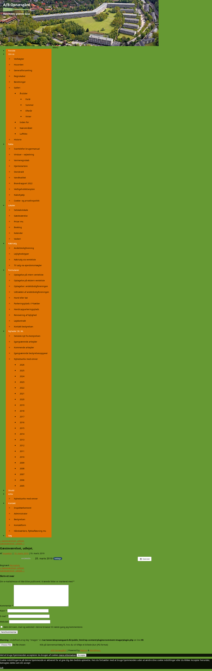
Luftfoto (23, 133)
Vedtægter (19, 58)
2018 (22, 410)
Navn (3, 610)
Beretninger (20, 82)
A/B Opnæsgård (58, 650)
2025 (22, 370)
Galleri (17, 87)
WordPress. (95, 650)
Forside (11, 50)
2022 (22, 387)
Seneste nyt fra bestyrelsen (27, 336)
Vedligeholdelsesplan (24, 189)
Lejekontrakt (20, 320)
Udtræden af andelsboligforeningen (31, 292)
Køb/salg (12, 243)
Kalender (18, 233)
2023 (22, 382)
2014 (22, 434)
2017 (22, 416)
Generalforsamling (23, 70)
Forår (28, 99)
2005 (22, 485)
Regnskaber (20, 76)
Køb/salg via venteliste (25, 259)
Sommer (30, 105)
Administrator (20, 513)
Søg (10, 535)
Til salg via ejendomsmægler (28, 265)
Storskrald (19, 171)
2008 (22, 468)
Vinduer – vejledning (24, 154)
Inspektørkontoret (22, 507)
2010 (22, 457)
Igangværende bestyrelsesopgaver (31, 353)
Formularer (13, 270)
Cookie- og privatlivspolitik (26, 200)
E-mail (4, 616)
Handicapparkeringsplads (26, 309)
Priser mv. (19, 221)
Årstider (24, 93)
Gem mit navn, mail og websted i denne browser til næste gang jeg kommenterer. (43, 627)
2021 (22, 393)
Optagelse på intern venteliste (28, 274)
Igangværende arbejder (25, 341)
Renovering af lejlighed (25, 315)
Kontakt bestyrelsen (23, 326)
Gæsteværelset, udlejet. (12, 540)
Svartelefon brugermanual (27, 148)
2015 (22, 428)
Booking (18, 227)
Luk (1, 667)
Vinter (28, 116)
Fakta (10, 144)
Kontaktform (20, 525)
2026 (22, 364)
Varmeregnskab (21, 160)
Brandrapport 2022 (23, 183)
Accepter (81, 655)
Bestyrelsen (19, 519)
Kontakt (12, 503)
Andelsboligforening (24, 248)
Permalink (14, 565)
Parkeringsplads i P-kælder (27, 303)
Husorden (19, 64)
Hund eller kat (21, 297)
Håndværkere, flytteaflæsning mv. (30, 531)
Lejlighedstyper (21, 253)
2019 (22, 405)
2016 (22, 422)
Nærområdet (26, 128)
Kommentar (6, 605)
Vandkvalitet (20, 177)
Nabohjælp (19, 195)
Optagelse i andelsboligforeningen (31, 286)
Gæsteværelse (21, 215)
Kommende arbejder (24, 347)
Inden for (24, 122)
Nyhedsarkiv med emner (26, 359)
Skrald (11, 490)
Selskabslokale (21, 210)
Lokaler (11, 205)
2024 (22, 376)
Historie (17, 139)
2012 (22, 445)
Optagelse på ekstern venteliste (29, 280)
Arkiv (10, 494)
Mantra (83, 650)
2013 (22, 439)
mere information (67, 655)
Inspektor (7, 553)
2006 (22, 480)
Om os (11, 54)
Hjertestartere (21, 166)
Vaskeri (17, 238)
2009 (22, 462)
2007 (22, 474)
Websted (4, 621)
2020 (22, 399)
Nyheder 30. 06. (16, 331)
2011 (22, 451)
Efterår (29, 110)
